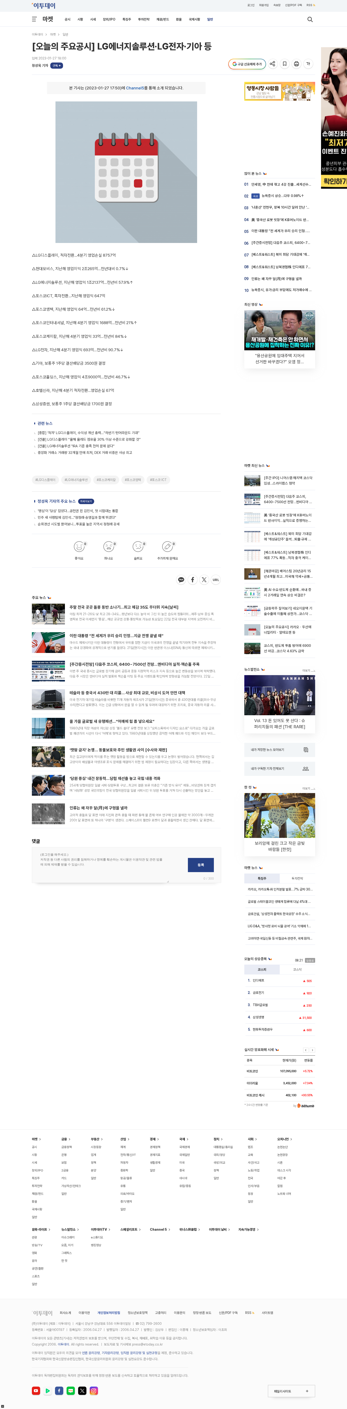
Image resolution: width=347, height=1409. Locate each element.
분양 (93, 1170)
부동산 (95, 1139)
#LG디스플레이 (45, 480)
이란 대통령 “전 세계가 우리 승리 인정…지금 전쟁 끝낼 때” (116, 635)
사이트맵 (267, 1313)
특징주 (127, 19)
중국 (182, 1170)
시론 (280, 1162)
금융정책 (66, 1147)
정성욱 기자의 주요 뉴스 (57, 501)
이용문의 (179, 1313)
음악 (34, 1261)
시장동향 (96, 1147)
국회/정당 (219, 1155)
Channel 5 (158, 1229)
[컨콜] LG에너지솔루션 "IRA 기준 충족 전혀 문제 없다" (76, 446)
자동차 (124, 1162)
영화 (34, 1253)
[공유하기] (273, 64)
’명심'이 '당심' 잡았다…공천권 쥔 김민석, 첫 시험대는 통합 (78, 511)
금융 (64, 1139)
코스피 (262, 969)
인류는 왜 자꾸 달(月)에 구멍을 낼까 (98, 808)
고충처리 (160, 1313)
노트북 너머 (284, 1194)
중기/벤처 (126, 1201)
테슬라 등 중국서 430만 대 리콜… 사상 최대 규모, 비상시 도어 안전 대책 (127, 692)
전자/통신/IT (128, 1155)
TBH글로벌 (260, 1005)
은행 (64, 1155)
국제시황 (194, 19)
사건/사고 (253, 1162)
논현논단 (282, 1147)
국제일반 (184, 1155)
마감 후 (281, 1178)
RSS (309, 5)
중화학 (124, 1170)
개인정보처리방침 (108, 1313)
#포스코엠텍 (133, 480)
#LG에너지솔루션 (76, 480)
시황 (80, 19)
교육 (250, 1155)
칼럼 (280, 1186)
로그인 (250, 5)
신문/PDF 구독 (293, 5)
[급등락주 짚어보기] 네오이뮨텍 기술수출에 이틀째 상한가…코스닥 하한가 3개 (288, 614)
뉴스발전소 (68, 1229)
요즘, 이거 (67, 1245)
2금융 (64, 1170)
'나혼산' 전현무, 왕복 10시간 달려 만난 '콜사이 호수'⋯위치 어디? (296, 207)
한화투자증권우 (263, 1029)
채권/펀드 (163, 19)
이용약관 (84, 1313)
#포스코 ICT (158, 480)
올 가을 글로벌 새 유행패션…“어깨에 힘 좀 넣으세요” (112, 721)
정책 (93, 1162)
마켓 (47, 19)
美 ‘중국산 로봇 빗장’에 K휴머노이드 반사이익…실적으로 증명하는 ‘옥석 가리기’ (288, 520)
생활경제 (155, 1162)
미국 (182, 1162)
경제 (153, 1139)
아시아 (183, 1178)
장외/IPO (109, 19)
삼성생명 (258, 1017)
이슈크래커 (67, 1237)
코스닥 (297, 969)
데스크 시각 (284, 1170)
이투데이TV (99, 1229)
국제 (182, 1139)
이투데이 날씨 (218, 1229)
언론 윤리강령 (91, 1353)
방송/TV (37, 1245)
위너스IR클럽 (188, 1229)
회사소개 (65, 1313)
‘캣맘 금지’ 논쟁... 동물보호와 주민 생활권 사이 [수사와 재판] (118, 750)
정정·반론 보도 (202, 1313)
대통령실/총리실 (223, 1147)
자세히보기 (86, 501)
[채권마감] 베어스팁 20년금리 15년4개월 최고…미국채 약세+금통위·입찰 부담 (287, 576)
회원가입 (264, 5)
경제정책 (155, 1147)
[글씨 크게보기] (308, 64)
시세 (93, 19)
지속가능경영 (246, 1229)
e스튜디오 (97, 1237)
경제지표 (155, 1155)
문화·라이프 (39, 1229)
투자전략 (143, 19)
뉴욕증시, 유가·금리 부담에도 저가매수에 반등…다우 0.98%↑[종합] (299, 290)
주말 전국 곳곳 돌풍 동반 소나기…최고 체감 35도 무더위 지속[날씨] (124, 607)
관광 (34, 1237)
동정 (250, 1194)
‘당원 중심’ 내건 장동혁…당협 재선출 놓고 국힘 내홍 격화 (115, 778)
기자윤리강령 (110, 1353)
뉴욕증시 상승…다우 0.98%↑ (278, 196)
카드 (64, 1178)
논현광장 (282, 1155)
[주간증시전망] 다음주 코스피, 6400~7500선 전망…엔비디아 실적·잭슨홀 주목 (135, 664)
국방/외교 (219, 1162)
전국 (250, 1178)
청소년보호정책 (138, 1313)
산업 (123, 1139)
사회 (251, 1139)
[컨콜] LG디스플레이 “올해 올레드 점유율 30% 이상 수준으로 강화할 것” (89, 439)
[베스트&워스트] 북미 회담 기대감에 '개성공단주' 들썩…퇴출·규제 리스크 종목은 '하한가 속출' (288, 539)
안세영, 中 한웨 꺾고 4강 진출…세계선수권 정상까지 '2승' (291, 184)
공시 (67, 19)
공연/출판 (37, 1268)
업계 (93, 1155)
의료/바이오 (127, 1194)
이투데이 (37, 34)
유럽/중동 (185, 1186)
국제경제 (184, 1147)
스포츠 (36, 1276)
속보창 (276, 5)
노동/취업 (253, 1170)
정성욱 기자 (40, 65)
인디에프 (258, 980)
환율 (179, 19)
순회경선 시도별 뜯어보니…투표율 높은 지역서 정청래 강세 (79, 524)
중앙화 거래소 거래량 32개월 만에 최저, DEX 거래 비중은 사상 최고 (85, 453)
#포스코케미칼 (106, 480)
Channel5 (135, 88)
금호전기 (258, 993)
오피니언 (283, 1139)
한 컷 (64, 1261)
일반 (210, 19)
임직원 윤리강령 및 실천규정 (139, 1353)
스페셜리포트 (128, 1229)
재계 (123, 1147)
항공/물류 (126, 1178)
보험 (64, 1162)
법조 (250, 1147)
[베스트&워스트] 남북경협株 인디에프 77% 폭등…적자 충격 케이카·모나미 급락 (288, 558)
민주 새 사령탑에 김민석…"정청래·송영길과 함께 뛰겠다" (77, 517)
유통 (123, 1186)
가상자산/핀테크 (71, 1186)
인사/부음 (253, 1186)
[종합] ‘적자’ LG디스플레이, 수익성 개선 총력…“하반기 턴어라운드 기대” (89, 433)
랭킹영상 (96, 1245)
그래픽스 (66, 1253)
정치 (216, 1139)
